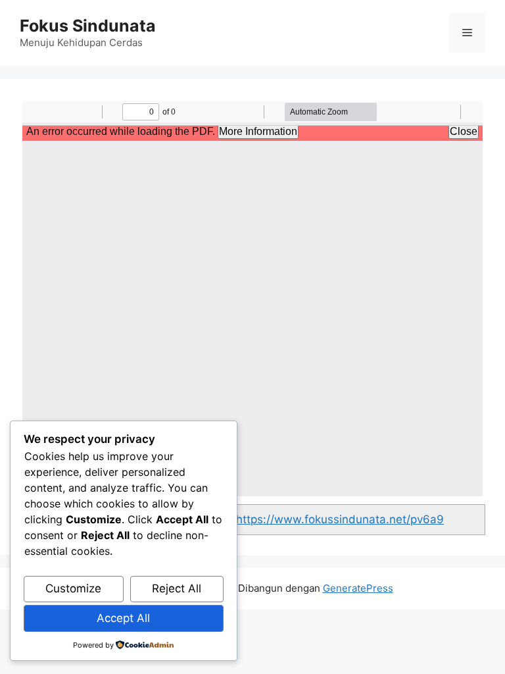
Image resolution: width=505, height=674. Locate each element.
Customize (73, 588)
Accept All (123, 618)
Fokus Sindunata (88, 26)
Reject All (176, 588)
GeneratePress (358, 588)
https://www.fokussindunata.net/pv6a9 (340, 519)
